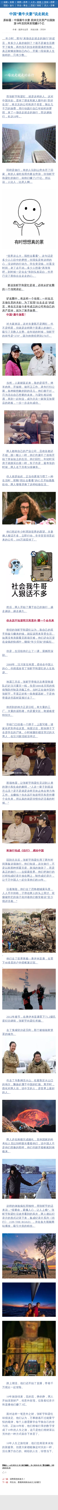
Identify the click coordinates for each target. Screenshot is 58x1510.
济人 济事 (49, 5)
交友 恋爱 (49, 2)
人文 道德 (36, 2)
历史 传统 (36, 5)
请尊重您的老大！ (17, 1479)
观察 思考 (22, 2)
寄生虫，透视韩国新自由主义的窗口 (25, 1482)
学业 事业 (22, 5)
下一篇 (5, 1482)
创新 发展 (9, 2)
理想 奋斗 (9, 5)
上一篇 (5, 1479)
